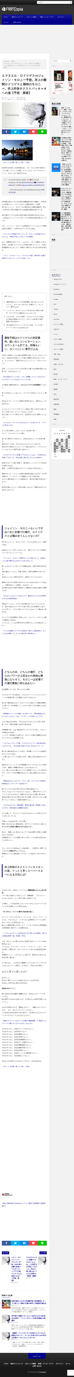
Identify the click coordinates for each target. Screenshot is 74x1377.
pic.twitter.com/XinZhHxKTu (35, 185)
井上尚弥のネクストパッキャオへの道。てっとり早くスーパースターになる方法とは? (24, 326)
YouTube (56, 319)
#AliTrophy (21, 185)
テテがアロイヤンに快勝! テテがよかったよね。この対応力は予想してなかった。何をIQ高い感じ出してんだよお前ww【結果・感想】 (31, 1266)
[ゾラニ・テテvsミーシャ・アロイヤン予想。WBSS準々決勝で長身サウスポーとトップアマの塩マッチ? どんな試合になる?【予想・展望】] (6, 1260)
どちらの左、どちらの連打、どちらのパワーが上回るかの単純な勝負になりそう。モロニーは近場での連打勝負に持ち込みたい (24, 319)
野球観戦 (56, 414)
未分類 (56, 384)
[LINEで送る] (42, 131)
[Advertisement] (37, 39)
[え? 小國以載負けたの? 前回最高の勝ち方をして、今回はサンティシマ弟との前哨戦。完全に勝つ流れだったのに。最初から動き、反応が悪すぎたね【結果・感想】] (56, 216)
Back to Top (37, 1356)
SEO (55, 304)
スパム (56, 334)
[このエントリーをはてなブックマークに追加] (24, 131)
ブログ (6, 17)
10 (55, 444)
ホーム (6, 22)
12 (59, 444)
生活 (55, 394)
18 (57, 447)
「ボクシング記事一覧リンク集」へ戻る (16, 162)
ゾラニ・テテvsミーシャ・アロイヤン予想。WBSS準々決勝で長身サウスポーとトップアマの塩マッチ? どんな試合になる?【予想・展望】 (16, 1268)
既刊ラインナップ (17, 17)
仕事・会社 (57, 354)
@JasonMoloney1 (28, 182)
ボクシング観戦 (31, 17)
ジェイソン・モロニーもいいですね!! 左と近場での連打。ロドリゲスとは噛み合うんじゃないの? (24, 311)
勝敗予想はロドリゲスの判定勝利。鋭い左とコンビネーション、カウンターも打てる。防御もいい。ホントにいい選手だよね (24, 304)
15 (66, 444)
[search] (70, 2)
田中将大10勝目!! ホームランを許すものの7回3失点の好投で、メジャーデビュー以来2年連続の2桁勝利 (28, 1318)
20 (62, 447)
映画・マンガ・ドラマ (47, 17)
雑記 (21, 99)
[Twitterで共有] (15, 131)
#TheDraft (40, 182)
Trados (56, 309)
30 (69, 451)
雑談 (24, 97)
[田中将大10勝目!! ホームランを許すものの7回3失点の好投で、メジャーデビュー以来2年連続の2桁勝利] (6, 1319)
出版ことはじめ (58, 364)
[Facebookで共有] (6, 131)
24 (55, 451)
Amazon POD (58, 279)
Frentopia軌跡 (58, 294)
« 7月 (55, 456)
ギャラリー (61, 17)
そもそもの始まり (59, 344)
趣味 (21, 97)
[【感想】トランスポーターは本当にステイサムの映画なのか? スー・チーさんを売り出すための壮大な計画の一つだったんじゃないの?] (6, 1336)
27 (62, 451)
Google (56, 299)
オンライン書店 (58, 324)
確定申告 (56, 399)
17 (55, 447)
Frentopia (42, 1372)
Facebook (56, 289)
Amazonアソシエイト (60, 284)
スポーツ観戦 (6, 99)
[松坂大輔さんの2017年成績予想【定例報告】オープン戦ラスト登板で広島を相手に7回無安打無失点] (6, 1304)
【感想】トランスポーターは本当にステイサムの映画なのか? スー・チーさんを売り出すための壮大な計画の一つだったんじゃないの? (28, 1335)
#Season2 (12, 185)
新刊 (55, 369)
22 (66, 447)
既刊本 (56, 374)
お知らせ (56, 329)
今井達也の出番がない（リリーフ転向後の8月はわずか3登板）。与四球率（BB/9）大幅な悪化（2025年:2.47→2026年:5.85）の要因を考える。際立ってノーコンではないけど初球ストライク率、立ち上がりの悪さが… (66, 149)
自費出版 (56, 404)
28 (64, 451)
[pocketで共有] (33, 131)
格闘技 (56, 389)
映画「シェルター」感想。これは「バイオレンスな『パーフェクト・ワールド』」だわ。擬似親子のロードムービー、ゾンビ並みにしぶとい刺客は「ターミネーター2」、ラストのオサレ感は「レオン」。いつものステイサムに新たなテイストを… (66, 121)
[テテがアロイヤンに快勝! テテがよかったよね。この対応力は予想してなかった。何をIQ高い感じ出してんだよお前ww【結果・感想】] (42, 1260)
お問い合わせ (17, 22)
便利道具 (56, 359)
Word (55, 314)
